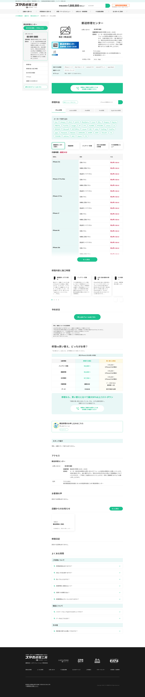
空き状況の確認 (30, 73)
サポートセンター (101, 669)
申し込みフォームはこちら (86, 317)
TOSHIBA (58, 136)
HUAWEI (91, 126)
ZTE (86, 136)
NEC (90, 129)
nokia (96, 129)
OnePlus (111, 129)
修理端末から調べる (45, 11)
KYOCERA (100, 126)
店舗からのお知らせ (32, 81)
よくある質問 (40, 669)
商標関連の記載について (32, 686)
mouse (84, 129)
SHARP (90, 133)
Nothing (103, 129)
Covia (93, 122)
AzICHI (77, 122)
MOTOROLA (75, 129)
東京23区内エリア (35, 16)
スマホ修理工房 (18, 16)
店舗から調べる (27, 11)
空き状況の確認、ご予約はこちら (35, 28)
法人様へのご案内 (118, 11)
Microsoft (66, 129)
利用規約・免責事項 (114, 669)
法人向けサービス (76, 669)
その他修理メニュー (116, 146)
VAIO (73, 136)
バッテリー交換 (87, 146)
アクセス (28, 77)
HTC (84, 126)
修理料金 (28, 64)
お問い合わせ (52, 669)
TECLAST (104, 133)
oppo (56, 133)
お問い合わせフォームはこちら (33, 87)
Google (73, 126)
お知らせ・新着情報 (81, 11)
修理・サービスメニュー (63, 11)
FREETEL (57, 126)
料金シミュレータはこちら (69, 102)
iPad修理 (87, 110)
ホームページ (63, 429)
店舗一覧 (27, 16)
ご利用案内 (88, 669)
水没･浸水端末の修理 (101, 146)
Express (114, 122)
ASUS (70, 122)
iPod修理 (101, 110)
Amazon (63, 122)
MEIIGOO (57, 129)
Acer (56, 122)
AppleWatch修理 (116, 110)
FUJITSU (66, 126)
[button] (115, 300)
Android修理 (72, 110)
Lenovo (108, 126)
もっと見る (86, 259)
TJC (111, 133)
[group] (61, 285)
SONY (97, 133)
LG (114, 126)
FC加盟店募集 (100, 11)
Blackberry (85, 122)
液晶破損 (70, 146)
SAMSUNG (81, 133)
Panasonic (64, 133)
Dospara (106, 122)
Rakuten (73, 133)
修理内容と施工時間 (32, 68)
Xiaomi (79, 136)
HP (80, 126)
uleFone (66, 136)
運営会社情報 (29, 669)
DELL (99, 122)
